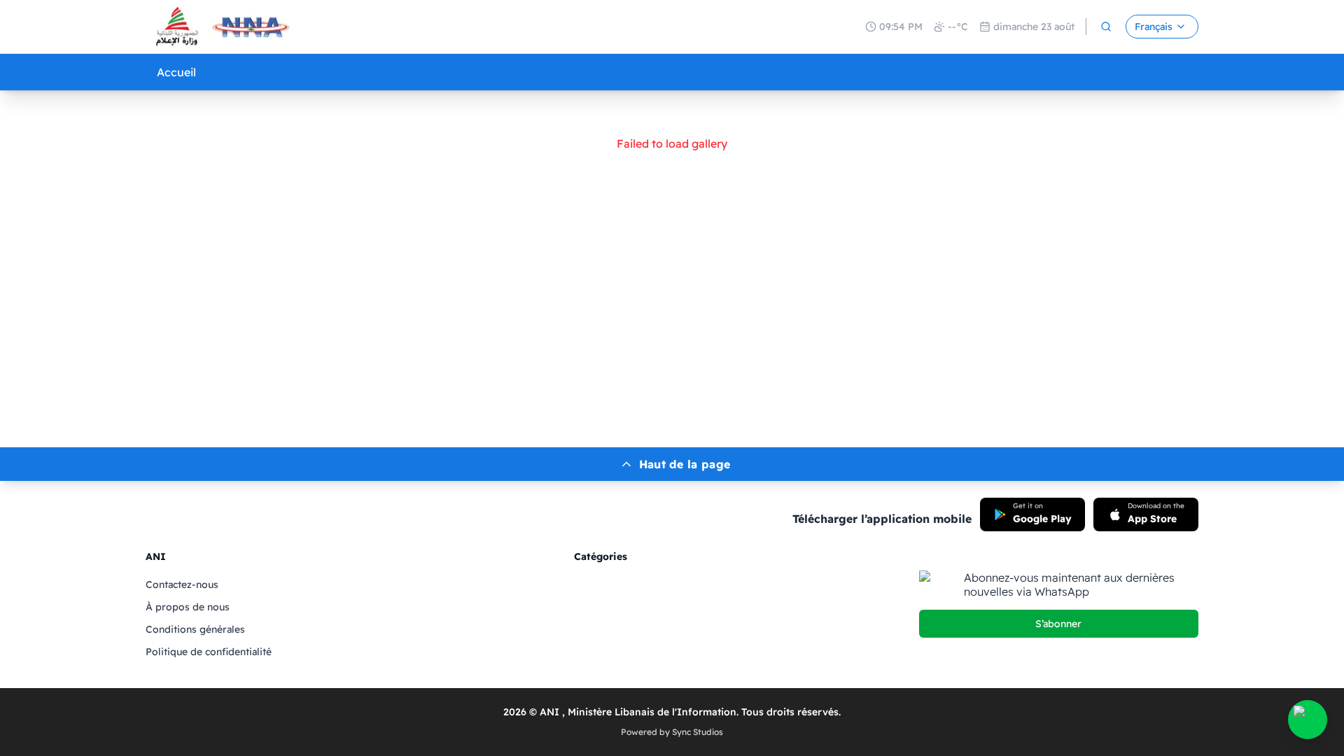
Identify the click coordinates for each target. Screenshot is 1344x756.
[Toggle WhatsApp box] (1307, 719)
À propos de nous (188, 607)
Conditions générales (195, 629)
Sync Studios (697, 732)
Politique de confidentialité (209, 651)
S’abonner (1058, 623)
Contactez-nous (182, 584)
